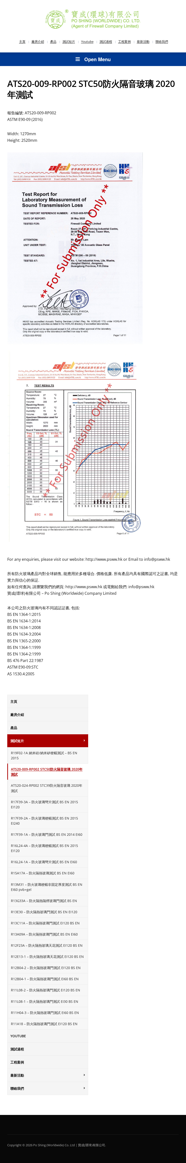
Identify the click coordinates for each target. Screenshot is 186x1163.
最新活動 (143, 41)
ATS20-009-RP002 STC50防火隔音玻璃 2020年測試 (47, 772)
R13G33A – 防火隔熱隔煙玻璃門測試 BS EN (44, 900)
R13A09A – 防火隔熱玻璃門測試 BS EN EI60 (44, 934)
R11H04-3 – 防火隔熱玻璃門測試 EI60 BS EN (45, 1012)
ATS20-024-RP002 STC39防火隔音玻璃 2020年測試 (46, 788)
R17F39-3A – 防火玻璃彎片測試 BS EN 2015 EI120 (44, 804)
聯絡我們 (161, 41)
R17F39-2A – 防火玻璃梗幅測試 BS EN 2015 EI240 (44, 821)
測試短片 (68, 41)
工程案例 (124, 41)
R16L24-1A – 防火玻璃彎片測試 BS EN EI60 (44, 862)
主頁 (22, 41)
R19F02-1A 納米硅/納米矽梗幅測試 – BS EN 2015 (44, 755)
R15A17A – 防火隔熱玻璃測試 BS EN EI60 (42, 873)
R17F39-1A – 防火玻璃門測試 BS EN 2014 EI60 (46, 834)
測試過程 (106, 41)
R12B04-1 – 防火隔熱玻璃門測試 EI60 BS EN (45, 979)
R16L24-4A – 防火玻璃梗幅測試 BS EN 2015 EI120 (44, 848)
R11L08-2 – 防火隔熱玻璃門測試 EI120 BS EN (45, 990)
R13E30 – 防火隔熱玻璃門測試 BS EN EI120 (44, 912)
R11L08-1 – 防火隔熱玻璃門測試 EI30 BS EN (44, 1001)
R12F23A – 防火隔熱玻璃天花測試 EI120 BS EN (47, 945)
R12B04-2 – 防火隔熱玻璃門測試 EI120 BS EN (46, 967)
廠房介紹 (37, 41)
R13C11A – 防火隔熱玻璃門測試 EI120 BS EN (45, 923)
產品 (53, 41)
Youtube (87, 41)
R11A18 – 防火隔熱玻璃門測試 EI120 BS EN (44, 1023)
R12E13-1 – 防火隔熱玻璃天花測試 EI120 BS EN (47, 956)
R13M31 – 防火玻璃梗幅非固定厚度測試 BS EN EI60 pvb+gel (46, 887)
